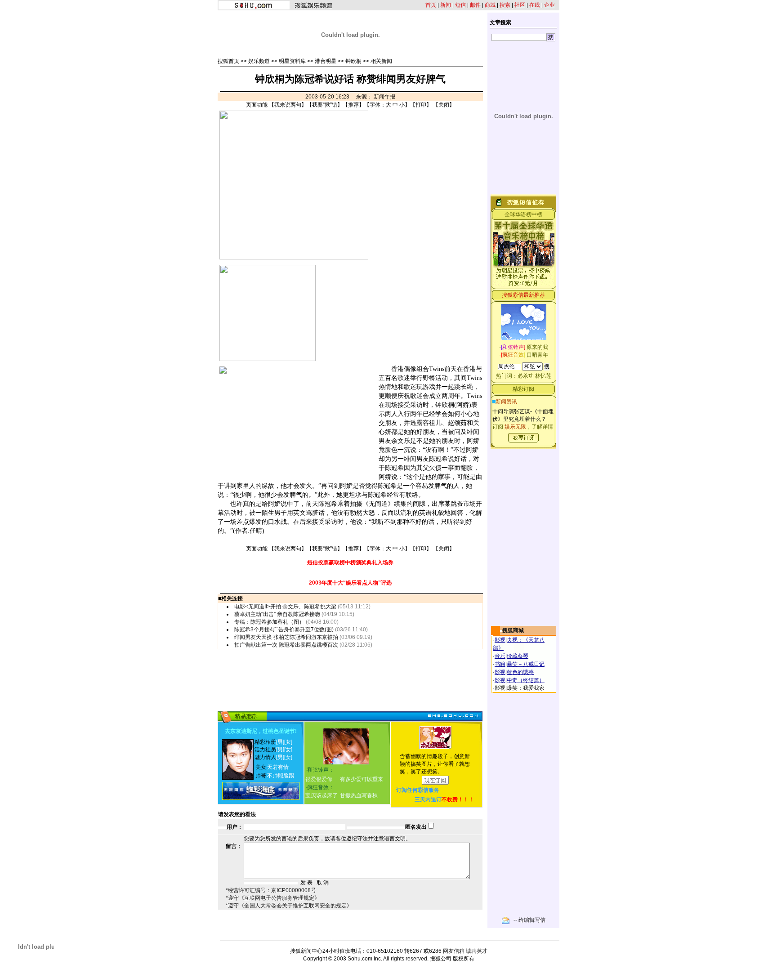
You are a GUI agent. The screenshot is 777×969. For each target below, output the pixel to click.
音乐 (500, 656)
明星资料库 (292, 61)
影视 (500, 640)
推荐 (353, 105)
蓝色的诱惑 (520, 672)
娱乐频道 (259, 61)
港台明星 (325, 61)
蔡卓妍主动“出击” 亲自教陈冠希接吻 (277, 614)
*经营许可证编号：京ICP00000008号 (271, 890)
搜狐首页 (228, 61)
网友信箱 (453, 951)
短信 (460, 5)
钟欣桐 (353, 61)
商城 (490, 5)
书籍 (500, 664)
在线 (534, 5)
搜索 (505, 5)
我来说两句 (287, 105)
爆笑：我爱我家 (526, 688)
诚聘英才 (476, 951)
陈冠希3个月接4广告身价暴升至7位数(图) (284, 629)
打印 (420, 105)
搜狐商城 (513, 630)
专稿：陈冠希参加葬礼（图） (269, 622)
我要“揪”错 (324, 105)
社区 (519, 5)
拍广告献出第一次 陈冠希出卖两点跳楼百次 (286, 645)
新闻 (445, 5)
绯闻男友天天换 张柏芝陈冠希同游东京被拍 (286, 637)
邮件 (475, 5)
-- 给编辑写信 (529, 920)
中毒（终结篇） (526, 680)
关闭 (443, 105)
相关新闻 (381, 61)
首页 (430, 5)
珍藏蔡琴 (517, 656)
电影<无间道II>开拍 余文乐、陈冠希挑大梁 (285, 606)
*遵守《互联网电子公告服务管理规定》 (273, 898)
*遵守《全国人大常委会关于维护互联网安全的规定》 (289, 905)
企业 (549, 5)
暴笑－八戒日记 (526, 664)
